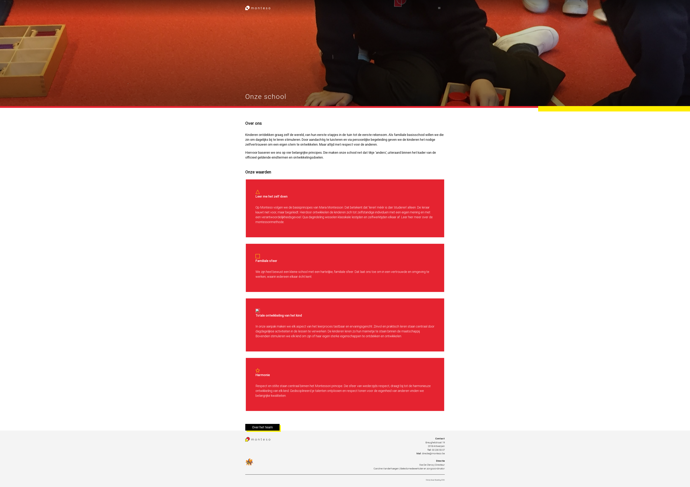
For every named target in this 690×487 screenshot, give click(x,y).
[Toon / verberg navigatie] (439, 8)
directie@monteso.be (433, 453)
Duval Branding (436, 480)
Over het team (262, 427)
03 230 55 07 (438, 449)
